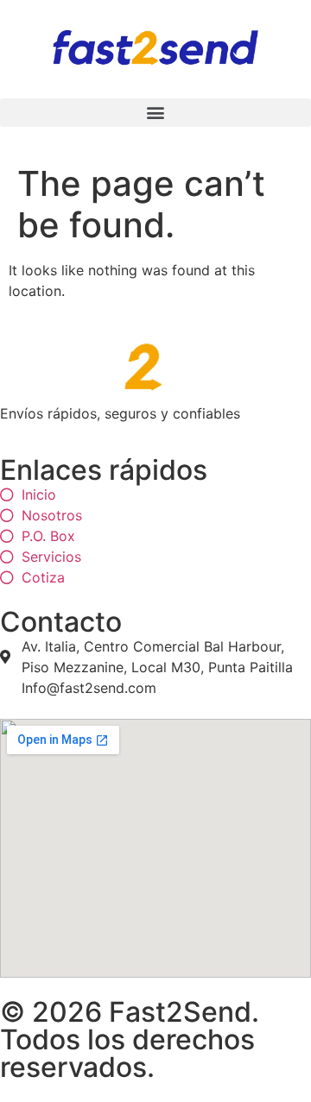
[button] (155, 112)
